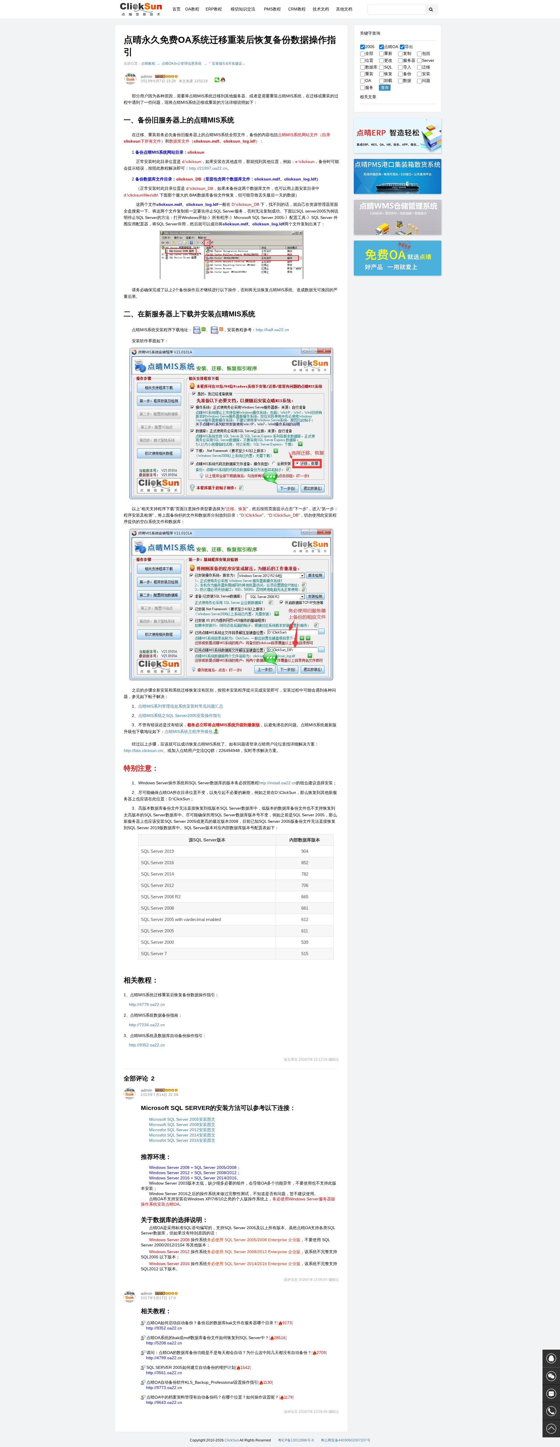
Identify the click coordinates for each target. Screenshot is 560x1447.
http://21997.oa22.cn (208, 168)
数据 (407, 80)
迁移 (426, 67)
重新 (388, 53)
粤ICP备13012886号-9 (296, 1440)
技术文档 (321, 9)
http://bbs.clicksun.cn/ (143, 750)
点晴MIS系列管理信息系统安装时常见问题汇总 (180, 706)
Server (428, 60)
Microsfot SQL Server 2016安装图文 (182, 1140)
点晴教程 (148, 64)
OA (368, 80)
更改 (388, 60)
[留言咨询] (551, 1393)
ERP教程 (214, 9)
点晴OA (391, 46)
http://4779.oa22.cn (147, 1004)
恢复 (388, 73)
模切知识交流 (243, 9)
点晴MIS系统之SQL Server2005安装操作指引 (179, 715)
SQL (388, 67)
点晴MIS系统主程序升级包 (188, 731)
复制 (407, 53)
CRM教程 (297, 9)
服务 (369, 87)
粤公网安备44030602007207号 (345, 1440)
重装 (369, 73)
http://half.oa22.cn (272, 329)
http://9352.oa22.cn (147, 1045)
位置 (369, 60)
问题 (426, 80)
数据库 (371, 67)
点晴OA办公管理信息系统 (182, 64)
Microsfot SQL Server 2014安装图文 (182, 1135)
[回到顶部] (551, 1428)
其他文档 (344, 9)
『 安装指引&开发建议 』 (226, 64)
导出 (409, 46)
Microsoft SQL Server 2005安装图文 (182, 1119)
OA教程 (192, 9)
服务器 (409, 60)
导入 (407, 67)
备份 (407, 73)
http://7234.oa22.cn (147, 1024)
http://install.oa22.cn (277, 782)
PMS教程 (272, 9)
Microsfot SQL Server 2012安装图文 (182, 1129)
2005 (369, 46)
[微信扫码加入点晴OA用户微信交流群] (551, 1376)
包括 (426, 53)
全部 (369, 53)
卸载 (388, 80)
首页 (176, 9)
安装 (426, 73)
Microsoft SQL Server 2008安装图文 (182, 1124)
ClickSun (232, 1440)
